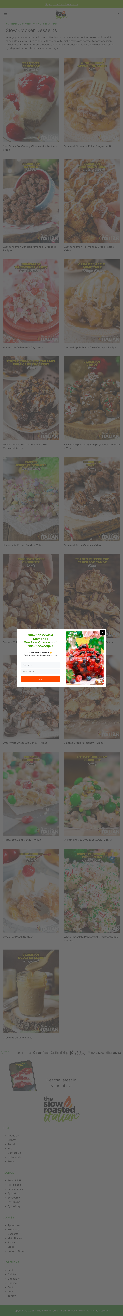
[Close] (102, 632)
